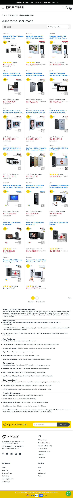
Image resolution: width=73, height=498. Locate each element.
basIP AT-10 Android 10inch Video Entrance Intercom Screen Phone (12, 149)
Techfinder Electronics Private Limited (32, 492)
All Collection (6, 482)
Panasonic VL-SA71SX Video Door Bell (59, 223)
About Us (5, 470)
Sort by (50, 27)
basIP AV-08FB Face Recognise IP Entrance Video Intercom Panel (36, 149)
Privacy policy (42, 440)
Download (41, 454)
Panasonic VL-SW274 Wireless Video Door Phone (13, 37)
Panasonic (6, 33)
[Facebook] (3, 454)
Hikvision (5, 70)
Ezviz (51, 182)
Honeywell (29, 33)
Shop (39, 467)
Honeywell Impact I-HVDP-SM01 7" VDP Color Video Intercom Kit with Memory (35, 37)
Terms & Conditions (44, 443)
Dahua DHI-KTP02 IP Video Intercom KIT (35, 223)
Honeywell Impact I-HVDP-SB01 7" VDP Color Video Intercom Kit (58, 37)
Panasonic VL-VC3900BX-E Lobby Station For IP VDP (35, 186)
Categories (41, 457)
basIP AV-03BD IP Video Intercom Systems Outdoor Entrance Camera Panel (35, 74)
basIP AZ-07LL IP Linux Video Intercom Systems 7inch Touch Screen (36, 112)
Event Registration (7, 479)
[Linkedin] (11, 454)
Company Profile (7, 473)
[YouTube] (20, 454)
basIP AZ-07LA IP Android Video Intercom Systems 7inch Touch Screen (13, 112)
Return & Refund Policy (45, 446)
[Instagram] (16, 454)
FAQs (39, 476)
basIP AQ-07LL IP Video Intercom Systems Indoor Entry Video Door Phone (60, 74)
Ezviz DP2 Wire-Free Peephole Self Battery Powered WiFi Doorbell (59, 186)
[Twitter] (7, 454)
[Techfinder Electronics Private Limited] (10, 437)
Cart (39, 470)
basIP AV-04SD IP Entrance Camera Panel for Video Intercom (58, 112)
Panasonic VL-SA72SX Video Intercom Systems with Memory (12, 261)
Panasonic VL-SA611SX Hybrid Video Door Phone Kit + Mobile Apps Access (36, 261)
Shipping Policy (43, 448)
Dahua (5, 220)
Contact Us (5, 476)
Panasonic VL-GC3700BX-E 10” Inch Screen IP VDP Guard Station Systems (12, 186)
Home (3, 467)
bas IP (28, 70)
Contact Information (44, 451)
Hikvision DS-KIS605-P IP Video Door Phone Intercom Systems (12, 74)
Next (69, 298)
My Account (42, 473)
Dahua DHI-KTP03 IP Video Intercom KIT (12, 223)
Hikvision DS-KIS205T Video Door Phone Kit (59, 149)
